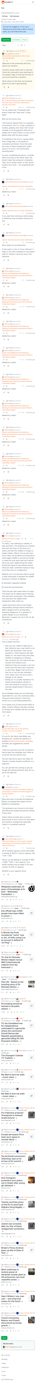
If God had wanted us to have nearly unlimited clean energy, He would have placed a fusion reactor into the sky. (17, 843)
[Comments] (31, 934)
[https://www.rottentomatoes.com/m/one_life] (31, 984)
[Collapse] (4, 51)
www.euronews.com (7, 1163)
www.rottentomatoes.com (9, 989)
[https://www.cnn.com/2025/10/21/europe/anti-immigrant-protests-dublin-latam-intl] (31, 1180)
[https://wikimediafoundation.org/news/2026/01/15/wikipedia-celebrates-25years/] (31, 888)
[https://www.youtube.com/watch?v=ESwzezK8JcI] (31, 1057)
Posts (25, 40)
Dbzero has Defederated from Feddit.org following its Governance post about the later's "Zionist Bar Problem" (17, 275)
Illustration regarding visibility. (15, 583)
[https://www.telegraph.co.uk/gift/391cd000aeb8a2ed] (31, 1226)
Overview (6, 40)
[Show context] (4, 60)
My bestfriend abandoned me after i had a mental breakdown (16, 57)
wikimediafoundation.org (9, 896)
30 (4, 946)
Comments (16, 40)
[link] (7, 60)
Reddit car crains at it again (11, 538)
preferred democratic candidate (20, 741)
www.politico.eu (6, 1303)
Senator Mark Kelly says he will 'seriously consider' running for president (15, 730)
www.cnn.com (5, 1188)
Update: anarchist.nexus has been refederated (17, 186)
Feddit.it (9, 2)
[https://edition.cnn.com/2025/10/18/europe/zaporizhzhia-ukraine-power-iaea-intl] (31, 1271)
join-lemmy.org (7, 1379)
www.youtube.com (7, 1060)
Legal (4, 1363)
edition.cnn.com (6, 1282)
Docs (4, 1371)
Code (4, 1375)
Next (4, 1338)
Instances (5, 1367)
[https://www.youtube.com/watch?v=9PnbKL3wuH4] (31, 1076)
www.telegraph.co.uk (8, 1120)
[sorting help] (21, 45)
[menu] (33, 2)
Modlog (4, 1359)
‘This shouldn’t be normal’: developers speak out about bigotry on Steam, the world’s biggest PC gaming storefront (17, 791)
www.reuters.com (7, 918)
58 (4, 1012)
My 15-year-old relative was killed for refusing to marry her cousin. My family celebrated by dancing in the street (18, 103)
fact (17, 125)
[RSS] (24, 45)
